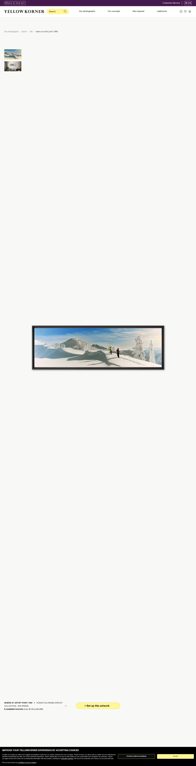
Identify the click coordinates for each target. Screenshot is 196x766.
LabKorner (162, 11)
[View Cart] (189, 11)
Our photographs (87, 11)
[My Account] (181, 11)
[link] (24, 11)
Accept (175, 756)
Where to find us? (15, 3)
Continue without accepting (136, 756)
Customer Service (171, 3)
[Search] (65, 11)
